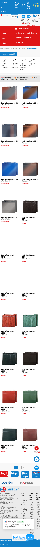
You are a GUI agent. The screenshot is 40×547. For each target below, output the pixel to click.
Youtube (3, 12)
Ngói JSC (24, 60)
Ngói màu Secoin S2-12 (30, 103)
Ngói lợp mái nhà (20, 48)
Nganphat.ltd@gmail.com (8, 508)
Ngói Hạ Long (5, 60)
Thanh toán (23, 5)
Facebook (4, 2)
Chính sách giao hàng (32, 512)
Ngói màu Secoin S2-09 (9, 141)
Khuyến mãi (19, 42)
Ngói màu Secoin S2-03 (30, 179)
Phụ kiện (19, 37)
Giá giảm (24, 79)
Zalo (2, 7)
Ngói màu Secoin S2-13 (9, 103)
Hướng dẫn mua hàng (32, 505)
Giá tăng (14, 79)
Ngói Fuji (14, 60)
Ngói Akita (15, 67)
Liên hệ (24, 505)
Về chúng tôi (25, 500)
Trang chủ (16, 28)
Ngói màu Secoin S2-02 (9, 217)
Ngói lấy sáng (23, 68)
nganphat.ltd (37, 452)
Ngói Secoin (4, 64)
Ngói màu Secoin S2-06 (9, 179)
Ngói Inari (15, 64)
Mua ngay (9, 111)
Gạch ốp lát (27, 37)
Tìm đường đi (25, 509)
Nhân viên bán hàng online (28, 5)
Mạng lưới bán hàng (17, 5)
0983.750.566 (36, 471)
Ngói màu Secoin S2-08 (30, 141)
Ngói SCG (6, 67)
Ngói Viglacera (23, 64)
